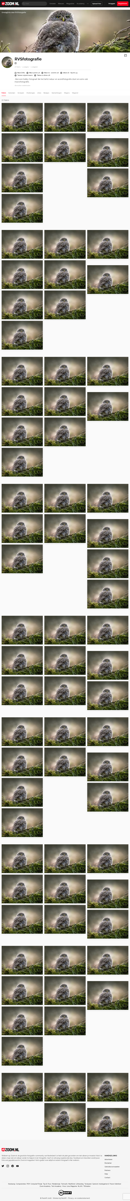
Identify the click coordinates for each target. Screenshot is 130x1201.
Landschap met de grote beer (99, 779)
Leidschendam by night (12, 190)
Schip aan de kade (96, 707)
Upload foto (96, 3)
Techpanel (88, 1184)
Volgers (67, 93)
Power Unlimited (115, 1184)
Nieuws (61, 4)
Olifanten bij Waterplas (55, 1129)
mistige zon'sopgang (11, 1063)
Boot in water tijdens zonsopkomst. (14, 703)
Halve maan (7, 931)
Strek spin (6, 444)
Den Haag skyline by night (14, 672)
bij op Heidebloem (10, 1099)
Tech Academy (56, 1186)
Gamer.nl (95, 1184)
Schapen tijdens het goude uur (14, 743)
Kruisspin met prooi (96, 291)
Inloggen (111, 3)
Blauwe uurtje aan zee (98, 383)
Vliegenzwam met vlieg (55, 317)
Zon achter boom (96, 743)
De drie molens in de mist (99, 809)
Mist (90, 606)
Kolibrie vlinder (9, 383)
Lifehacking (80, 1184)
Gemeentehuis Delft (54, 510)
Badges (46, 93)
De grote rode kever (54, 256)
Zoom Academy (45, 1186)
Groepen (21, 93)
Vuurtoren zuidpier (10, 129)
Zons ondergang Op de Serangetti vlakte (99, 1099)
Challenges (30, 93)
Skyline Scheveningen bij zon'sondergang (14, 1033)
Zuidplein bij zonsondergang (56, 444)
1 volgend (34, 67)
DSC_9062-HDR (52, 703)
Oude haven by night (11, 1002)
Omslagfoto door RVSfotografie (14, 12)
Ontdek (52, 4)
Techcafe (64, 1184)
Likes (39, 93)
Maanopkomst (8, 347)
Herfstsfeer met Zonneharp (99, 972)
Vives (64, 1186)
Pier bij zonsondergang (98, 870)
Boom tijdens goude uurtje (56, 743)
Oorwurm (92, 418)
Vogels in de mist (10, 571)
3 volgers (25, 67)
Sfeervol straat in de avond (56, 642)
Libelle (5, 870)
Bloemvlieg (50, 413)
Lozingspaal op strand (98, 164)
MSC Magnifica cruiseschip (14, 474)
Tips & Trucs (47, 1184)
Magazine (70, 4)
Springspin (7, 220)
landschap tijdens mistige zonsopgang (56, 1033)
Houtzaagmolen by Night (13, 804)
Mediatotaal (56, 1184)
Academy (80, 4)
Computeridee (21, 1184)
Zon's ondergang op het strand (99, 906)
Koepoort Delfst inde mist (99, 510)
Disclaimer (108, 1163)
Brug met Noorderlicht (55, 129)
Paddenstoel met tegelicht (56, 972)
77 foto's (17, 67)
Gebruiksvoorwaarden (112, 1167)
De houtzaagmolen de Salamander (14, 642)
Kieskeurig (11, 1184)
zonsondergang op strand (14, 901)
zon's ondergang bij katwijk (56, 931)
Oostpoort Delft (95, 642)
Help (106, 1174)
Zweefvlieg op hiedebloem (56, 1099)
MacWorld (71, 1184)
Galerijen (11, 93)
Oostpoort (93, 256)
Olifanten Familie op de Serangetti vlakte (99, 1007)
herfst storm (8, 774)
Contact (107, 1177)
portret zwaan (94, 936)
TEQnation (86, 1186)
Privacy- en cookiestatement (79, 1198)
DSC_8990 (49, 1002)
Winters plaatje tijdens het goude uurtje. (14, 540)
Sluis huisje (50, 159)
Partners (107, 1170)
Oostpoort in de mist (11, 510)
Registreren (122, 3)
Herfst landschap (53, 774)
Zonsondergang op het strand (14, 286)
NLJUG (80, 1186)
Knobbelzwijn (94, 1134)
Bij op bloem (50, 540)
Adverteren (108, 1159)
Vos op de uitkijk (9, 972)
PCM (28, 1184)
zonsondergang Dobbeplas (14, 834)
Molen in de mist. (9, 317)
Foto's (4, 93)
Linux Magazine (72, 1186)
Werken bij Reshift (60, 1198)
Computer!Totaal (36, 1184)
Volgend (75, 93)
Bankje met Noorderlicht (99, 129)
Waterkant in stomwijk (55, 286)
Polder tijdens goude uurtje (99, 677)
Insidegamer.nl (104, 1184)
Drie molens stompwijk (55, 672)
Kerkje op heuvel (95, 195)
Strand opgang (52, 870)
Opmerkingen (57, 93)
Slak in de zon (8, 256)
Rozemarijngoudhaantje (56, 383)
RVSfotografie (11, 105)
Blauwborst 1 (51, 901)
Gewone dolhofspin (11, 413)
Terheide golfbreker (11, 159)
